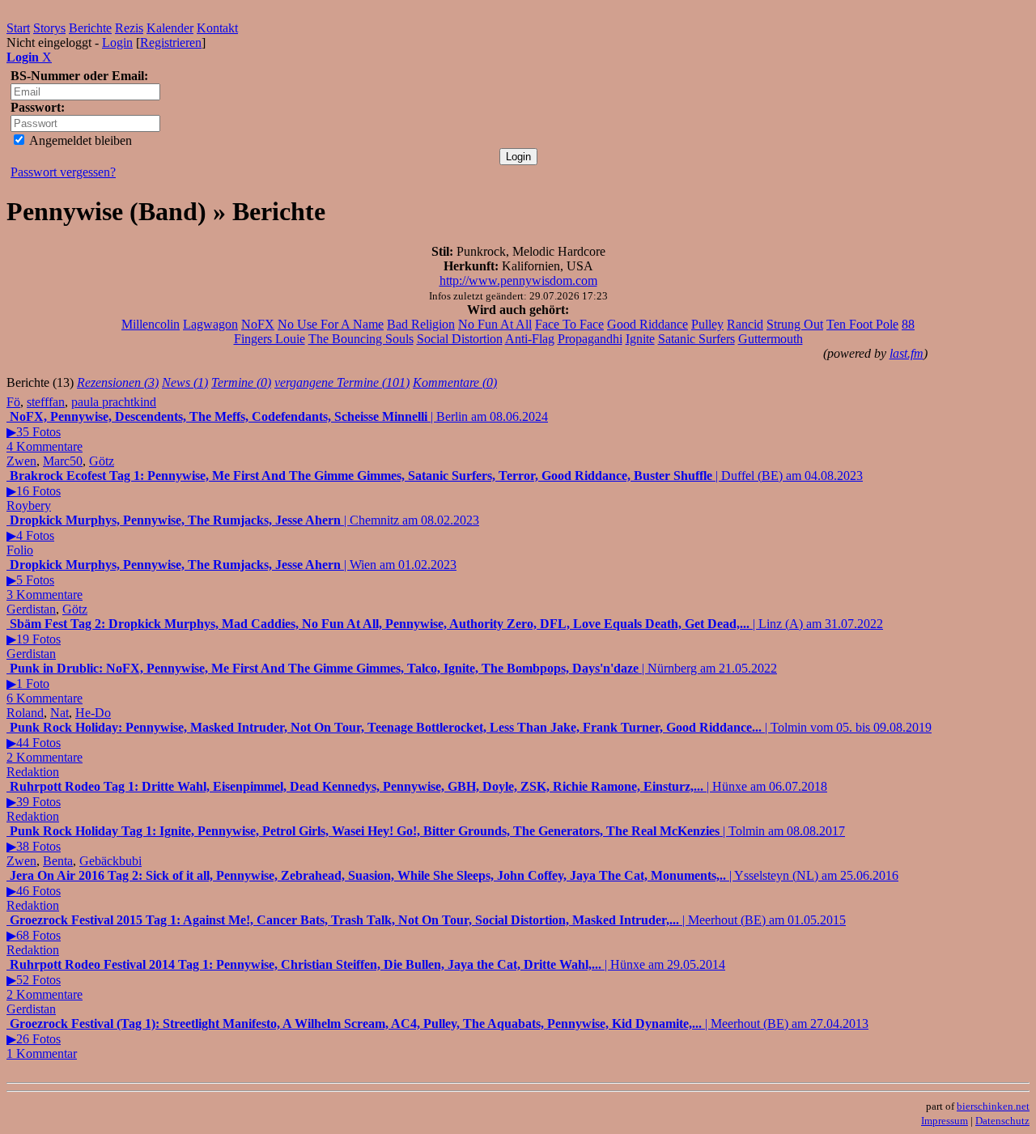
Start (18, 28)
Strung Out (794, 324)
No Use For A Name (331, 324)
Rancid (745, 324)
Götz (101, 461)
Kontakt (217, 28)
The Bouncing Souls (361, 339)
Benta (58, 861)
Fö (13, 402)
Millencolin (150, 324)
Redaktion (32, 772)
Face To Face (569, 324)
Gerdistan (31, 609)
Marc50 (63, 461)
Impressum (944, 1121)
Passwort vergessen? (63, 172)
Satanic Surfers (696, 339)
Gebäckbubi (110, 861)
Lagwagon (210, 324)
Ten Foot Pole (862, 324)
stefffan (46, 402)
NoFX (257, 324)
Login (117, 42)
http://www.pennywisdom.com (518, 280)
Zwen (21, 461)
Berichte (90, 28)
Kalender (169, 28)
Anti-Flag (529, 339)
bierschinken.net (993, 1106)
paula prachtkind (113, 402)
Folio (19, 550)
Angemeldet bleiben (79, 140)
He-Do (93, 713)
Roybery (28, 505)
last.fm (906, 353)
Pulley (707, 324)
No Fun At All (495, 324)
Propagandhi (590, 339)
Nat (59, 713)
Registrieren (171, 42)
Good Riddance (647, 324)
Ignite (640, 339)
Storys (49, 28)
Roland (25, 713)
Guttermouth (770, 339)
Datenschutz (1002, 1121)
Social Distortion (460, 339)
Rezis (129, 28)
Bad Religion (421, 324)
